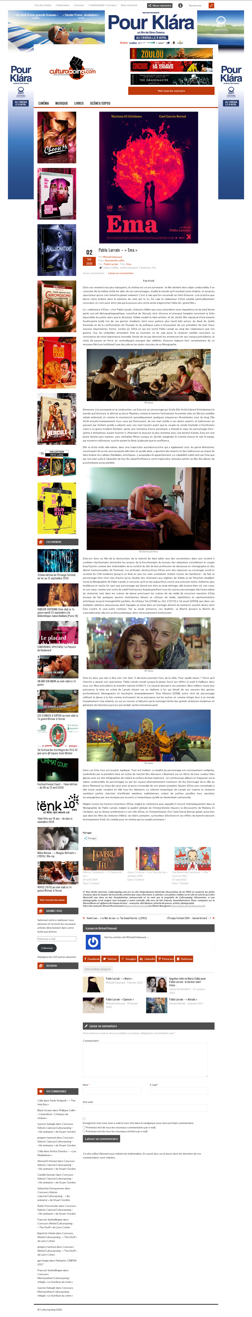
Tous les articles (42, 5)
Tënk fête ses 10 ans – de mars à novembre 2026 (54, 820)
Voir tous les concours (171, 90)
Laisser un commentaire (120, 273)
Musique (61, 103)
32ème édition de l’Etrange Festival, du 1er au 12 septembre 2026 (56, 576)
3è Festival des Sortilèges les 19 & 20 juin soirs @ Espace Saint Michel (57, 751)
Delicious (186, 958)
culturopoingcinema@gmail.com (187, 906)
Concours (79, 5)
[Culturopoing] (72, 85)
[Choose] (56, 162)
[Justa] (126, 26)
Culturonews (62, 5)
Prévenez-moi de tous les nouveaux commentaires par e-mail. (121, 1127)
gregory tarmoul (46, 1137)
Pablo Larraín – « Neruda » (183, 999)
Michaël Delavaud (112, 256)
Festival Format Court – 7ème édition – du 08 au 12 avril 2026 (57, 785)
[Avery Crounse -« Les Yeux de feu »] (147, 858)
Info (180, 5)
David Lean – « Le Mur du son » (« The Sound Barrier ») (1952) (117, 918)
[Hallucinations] (56, 274)
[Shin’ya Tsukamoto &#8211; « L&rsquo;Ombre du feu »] (103, 858)
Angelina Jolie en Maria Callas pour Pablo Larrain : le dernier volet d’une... (187, 981)
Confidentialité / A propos (103, 5)
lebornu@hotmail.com (136, 906)
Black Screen (44, 1110)
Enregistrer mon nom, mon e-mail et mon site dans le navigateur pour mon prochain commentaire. (138, 1123)
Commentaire (91, 1040)
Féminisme (145, 267)
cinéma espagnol (129, 267)
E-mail (154, 1084)
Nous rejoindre (162, 5)
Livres (79, 103)
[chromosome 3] (56, 331)
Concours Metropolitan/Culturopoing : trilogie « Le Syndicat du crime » (55, 1278)
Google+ (131, 958)
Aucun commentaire (93, 273)
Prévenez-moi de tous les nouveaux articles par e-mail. (117, 1131)
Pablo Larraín (111, 264)
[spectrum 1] (56, 533)
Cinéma (43, 103)
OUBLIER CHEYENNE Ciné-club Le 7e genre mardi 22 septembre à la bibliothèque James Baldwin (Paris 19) (57, 612)
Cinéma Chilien (110, 267)
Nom (86, 1084)
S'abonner (47, 948)
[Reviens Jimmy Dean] (56, 218)
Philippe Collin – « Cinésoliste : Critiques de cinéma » (57, 1114)
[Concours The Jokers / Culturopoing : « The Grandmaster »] (171, 80)
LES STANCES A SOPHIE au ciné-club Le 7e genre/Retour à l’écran (57, 717)
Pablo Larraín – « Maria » (119, 978)
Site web (88, 1101)
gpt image (43, 1260)
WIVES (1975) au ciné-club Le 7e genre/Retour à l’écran (54, 888)
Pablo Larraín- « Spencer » (120, 999)
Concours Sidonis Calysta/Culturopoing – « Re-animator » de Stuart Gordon (56, 1127)
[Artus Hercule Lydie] (56, 443)
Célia (40, 1100)
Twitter (112, 958)
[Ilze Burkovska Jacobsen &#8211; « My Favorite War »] (192, 858)
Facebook (94, 958)
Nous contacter (129, 5)
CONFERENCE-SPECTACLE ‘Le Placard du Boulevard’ (56, 648)
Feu (154, 267)
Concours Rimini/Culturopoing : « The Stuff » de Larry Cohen (57, 1237)
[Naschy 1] (56, 387)
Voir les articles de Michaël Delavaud (126, 937)
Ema (129, 264)
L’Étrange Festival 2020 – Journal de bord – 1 (189, 918)
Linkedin (150, 958)
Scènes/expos (100, 103)
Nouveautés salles (114, 260)
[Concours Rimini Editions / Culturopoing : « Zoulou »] (171, 54)
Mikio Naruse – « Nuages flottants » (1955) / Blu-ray (56, 854)
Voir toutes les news (52, 899)
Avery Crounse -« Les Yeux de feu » (147, 872)
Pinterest (168, 958)
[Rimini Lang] (56, 476)
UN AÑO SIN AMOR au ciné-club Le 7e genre (56, 682)
